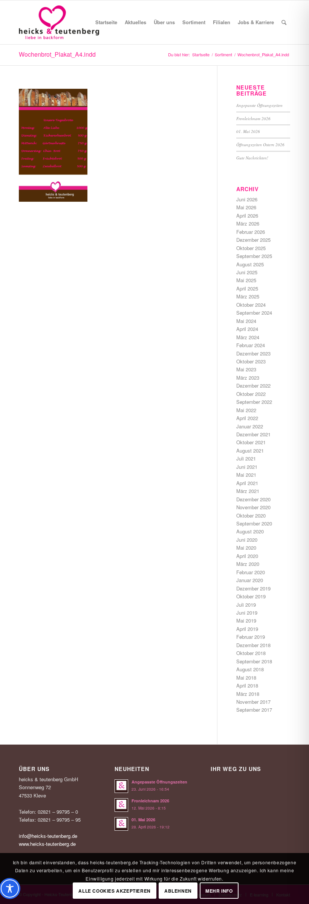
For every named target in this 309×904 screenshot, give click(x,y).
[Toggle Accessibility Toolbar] (10, 888)
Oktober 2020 (251, 515)
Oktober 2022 (251, 393)
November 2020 (253, 507)
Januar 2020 (249, 580)
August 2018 (250, 669)
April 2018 (247, 685)
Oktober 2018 (251, 653)
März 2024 (247, 337)
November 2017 (253, 701)
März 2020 (247, 563)
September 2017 (254, 709)
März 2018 (247, 693)
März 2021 (247, 490)
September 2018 (254, 661)
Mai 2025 (246, 280)
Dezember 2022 (253, 385)
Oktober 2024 (251, 304)
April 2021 (247, 483)
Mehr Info (219, 890)
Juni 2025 (246, 272)
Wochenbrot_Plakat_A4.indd (57, 54)
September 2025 (254, 256)
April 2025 (247, 288)
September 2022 (254, 401)
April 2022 (247, 418)
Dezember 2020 (253, 499)
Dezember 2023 (253, 353)
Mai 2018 (246, 677)
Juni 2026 (246, 199)
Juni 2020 (246, 539)
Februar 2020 (250, 572)
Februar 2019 (250, 636)
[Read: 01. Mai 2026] (121, 824)
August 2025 (250, 264)
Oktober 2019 (251, 596)
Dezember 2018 (253, 645)
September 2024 (254, 312)
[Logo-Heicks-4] (59, 22)
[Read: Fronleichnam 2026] (121, 805)
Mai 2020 (246, 547)
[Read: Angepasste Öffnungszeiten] (121, 786)
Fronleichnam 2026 (253, 118)
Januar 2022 (249, 426)
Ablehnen (178, 890)
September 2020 (254, 523)
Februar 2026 (250, 231)
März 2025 (247, 296)
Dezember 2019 (253, 588)
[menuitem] (106, 22)
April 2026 (247, 215)
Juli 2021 (246, 458)
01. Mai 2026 (248, 131)
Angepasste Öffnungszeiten (259, 105)
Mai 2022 (246, 410)
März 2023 (247, 377)
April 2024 (247, 328)
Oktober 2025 (251, 248)
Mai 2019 (246, 620)
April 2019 (247, 628)
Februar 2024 (250, 345)
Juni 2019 (246, 612)
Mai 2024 (246, 321)
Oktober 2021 (251, 442)
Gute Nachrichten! (252, 158)
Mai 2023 (246, 369)
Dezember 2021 (253, 434)
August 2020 (250, 531)
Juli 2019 (246, 604)
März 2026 (247, 223)
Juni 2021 (246, 466)
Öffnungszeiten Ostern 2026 (260, 144)
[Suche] (284, 22)
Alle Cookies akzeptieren (114, 890)
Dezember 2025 (253, 239)
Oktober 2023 (251, 361)
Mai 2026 (246, 207)
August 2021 (250, 450)
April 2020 (247, 555)
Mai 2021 (246, 474)
